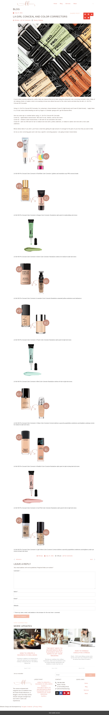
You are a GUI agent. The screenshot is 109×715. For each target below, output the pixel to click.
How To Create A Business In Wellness (44, 683)
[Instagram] (57, 693)
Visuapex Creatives (27, 706)
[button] (93, 4)
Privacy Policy (38, 706)
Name (16, 591)
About (75, 3)
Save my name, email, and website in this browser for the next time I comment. (37, 612)
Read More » (44, 685)
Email (16, 598)
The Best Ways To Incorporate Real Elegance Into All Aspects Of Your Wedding (54, 652)
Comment (17, 570)
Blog (61, 3)
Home (55, 3)
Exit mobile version (54, 713)
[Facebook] (61, 693)
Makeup (40, 20)
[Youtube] (68, 693)
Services (67, 3)
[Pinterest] (64, 693)
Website (16, 605)
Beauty (36, 20)
